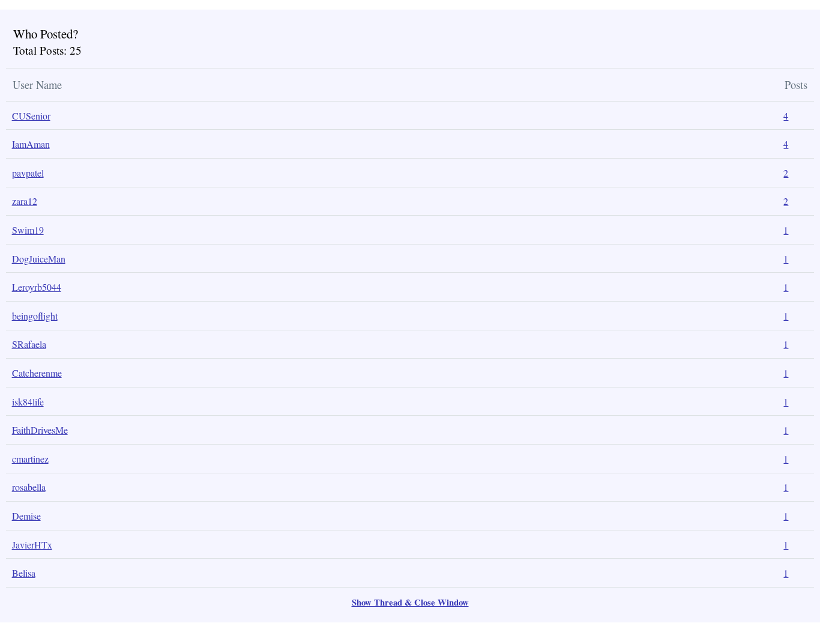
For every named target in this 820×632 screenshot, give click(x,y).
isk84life (28, 401)
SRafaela (29, 344)
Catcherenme (37, 372)
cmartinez (30, 458)
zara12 (24, 201)
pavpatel (28, 172)
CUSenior (31, 115)
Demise (26, 515)
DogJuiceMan (38, 258)
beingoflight (35, 315)
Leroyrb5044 (36, 287)
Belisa (23, 573)
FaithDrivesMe (40, 430)
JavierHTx (32, 544)
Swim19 (28, 229)
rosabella (29, 487)
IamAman (31, 144)
